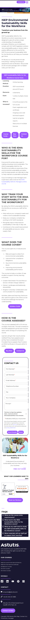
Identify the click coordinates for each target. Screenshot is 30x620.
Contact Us (24, 135)
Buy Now (14, 135)
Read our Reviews (15, 500)
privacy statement (11, 427)
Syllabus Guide (15, 306)
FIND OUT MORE (20, 469)
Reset (21, 432)
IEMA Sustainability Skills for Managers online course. (14, 181)
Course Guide (5, 135)
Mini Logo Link (6, 3)
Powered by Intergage (7, 618)
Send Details (12, 432)
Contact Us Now (8, 610)
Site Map (16, 616)
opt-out (15, 424)
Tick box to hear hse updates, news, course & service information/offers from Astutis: (14, 414)
